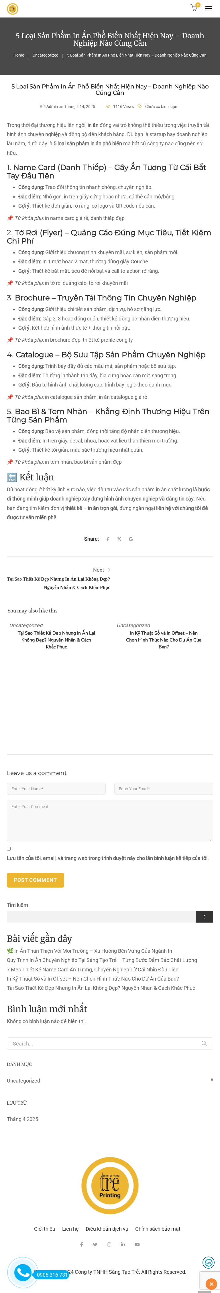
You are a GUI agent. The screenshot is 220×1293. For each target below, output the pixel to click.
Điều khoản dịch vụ (107, 1229)
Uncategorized (45, 55)
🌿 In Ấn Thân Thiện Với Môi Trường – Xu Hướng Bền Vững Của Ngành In (89, 951)
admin (52, 106)
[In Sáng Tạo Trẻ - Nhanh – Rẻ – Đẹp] (12, 8)
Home (18, 55)
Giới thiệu (44, 1229)
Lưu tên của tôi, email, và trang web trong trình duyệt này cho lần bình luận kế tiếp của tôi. (108, 858)
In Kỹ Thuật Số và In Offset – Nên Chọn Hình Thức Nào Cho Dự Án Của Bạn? (163, 640)
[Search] (204, 1043)
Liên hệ (70, 1229)
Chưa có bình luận (161, 106)
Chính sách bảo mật (157, 1229)
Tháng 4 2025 (22, 1119)
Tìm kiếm (17, 905)
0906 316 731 (52, 1275)
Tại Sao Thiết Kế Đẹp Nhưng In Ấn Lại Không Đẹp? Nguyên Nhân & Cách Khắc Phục (56, 640)
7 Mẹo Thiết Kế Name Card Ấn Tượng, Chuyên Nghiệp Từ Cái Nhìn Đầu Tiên (92, 970)
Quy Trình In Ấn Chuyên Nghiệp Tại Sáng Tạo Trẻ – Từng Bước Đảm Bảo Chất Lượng (102, 960)
